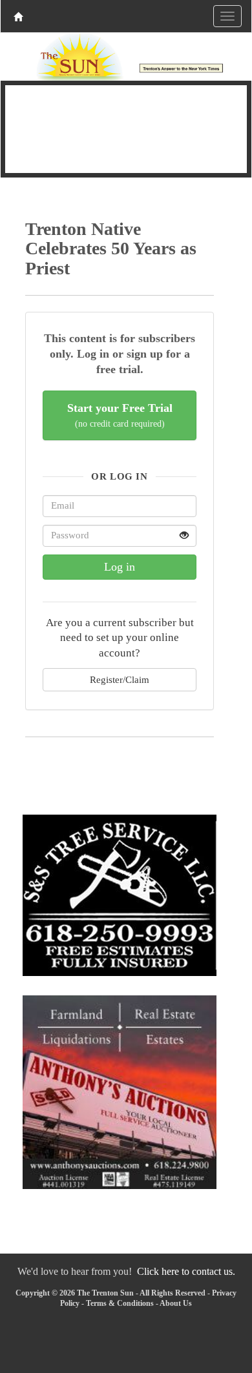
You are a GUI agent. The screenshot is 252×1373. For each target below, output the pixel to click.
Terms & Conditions (120, 1303)
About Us (176, 1303)
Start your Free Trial (120, 415)
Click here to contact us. (186, 1271)
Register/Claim (119, 679)
